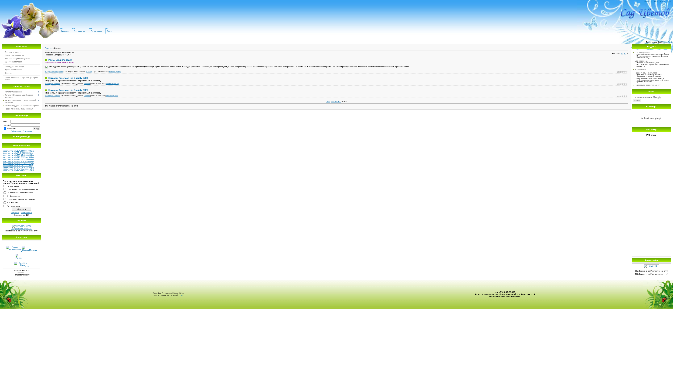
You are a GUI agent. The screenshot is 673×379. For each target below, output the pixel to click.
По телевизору (13, 206)
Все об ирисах (641, 61)
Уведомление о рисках (21, 229)
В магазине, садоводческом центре (22, 189)
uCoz (181, 295)
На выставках (13, 186)
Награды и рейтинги (52, 84)
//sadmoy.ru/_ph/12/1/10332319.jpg (18, 166)
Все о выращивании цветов (17, 59)
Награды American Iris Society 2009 (68, 90)
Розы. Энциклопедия (60, 60)
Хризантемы (640, 69)
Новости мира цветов (14, 55)
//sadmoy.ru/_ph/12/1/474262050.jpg (18, 161)
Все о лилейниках (643, 52)
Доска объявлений (13, 70)
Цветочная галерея (13, 62)
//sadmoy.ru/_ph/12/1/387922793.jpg (18, 168)
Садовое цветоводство (54, 71)
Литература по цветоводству (648, 85)
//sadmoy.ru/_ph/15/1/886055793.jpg (18, 151)
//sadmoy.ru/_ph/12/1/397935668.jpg (18, 159)
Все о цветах (79, 31)
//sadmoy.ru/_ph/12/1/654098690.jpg (18, 155)
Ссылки (8, 73)
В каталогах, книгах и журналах (21, 199)
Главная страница (13, 52)
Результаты (15, 213)
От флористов (13, 196)
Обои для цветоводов (14, 66)
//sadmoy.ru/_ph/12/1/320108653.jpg (18, 170)
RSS (670, 42)
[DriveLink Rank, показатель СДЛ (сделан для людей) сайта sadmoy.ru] (21, 266)
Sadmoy (89, 71)
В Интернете (12, 202)
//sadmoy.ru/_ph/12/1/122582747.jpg (18, 163)
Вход (109, 31)
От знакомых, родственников (20, 192)
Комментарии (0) (115, 71)
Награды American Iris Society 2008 (68, 78)
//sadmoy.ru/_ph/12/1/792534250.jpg (18, 157)
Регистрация (96, 31)
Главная (65, 31)
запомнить (11, 128)
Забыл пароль (16, 131)
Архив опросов (26, 213)
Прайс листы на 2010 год (646, 73)
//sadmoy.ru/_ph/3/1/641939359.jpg (18, 153)
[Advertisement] (651, 201)
